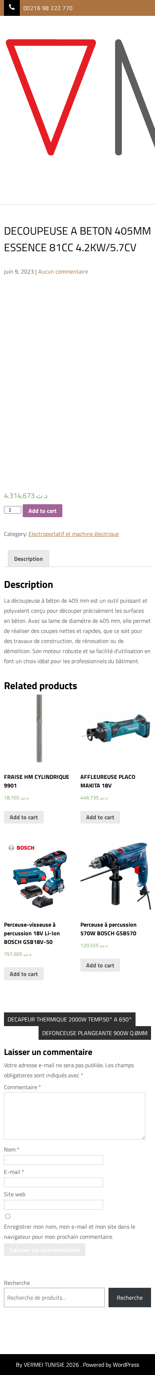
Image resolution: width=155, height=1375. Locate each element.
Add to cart (42, 510)
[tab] (28, 558)
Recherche (17, 1282)
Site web (14, 1194)
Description (28, 558)
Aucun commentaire (63, 271)
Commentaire (22, 1087)
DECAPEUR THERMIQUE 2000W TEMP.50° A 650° (70, 1019)
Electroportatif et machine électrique (73, 533)
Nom (11, 1149)
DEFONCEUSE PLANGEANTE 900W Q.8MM (94, 1033)
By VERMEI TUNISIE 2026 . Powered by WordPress (77, 1364)
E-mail (14, 1171)
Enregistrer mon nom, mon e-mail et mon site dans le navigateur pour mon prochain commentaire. (69, 1231)
